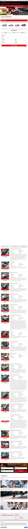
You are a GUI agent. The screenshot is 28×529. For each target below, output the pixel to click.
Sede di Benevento (17, 514)
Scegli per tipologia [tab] (3, 20)
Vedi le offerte (21, 471)
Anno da (15, 39)
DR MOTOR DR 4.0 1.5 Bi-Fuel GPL (14, 272)
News (18, 0)
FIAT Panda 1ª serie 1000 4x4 (13, 353)
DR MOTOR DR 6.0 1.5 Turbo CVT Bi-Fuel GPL (15, 315)
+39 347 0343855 (10, 0)
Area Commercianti (22, 0)
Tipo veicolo (2, 469)
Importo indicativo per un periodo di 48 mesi (19, 469)
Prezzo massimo (3, 39)
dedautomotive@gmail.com (4, 0)
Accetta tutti (26, 527)
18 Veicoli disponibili (14, 45)
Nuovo (22, 32)
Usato (5, 32)
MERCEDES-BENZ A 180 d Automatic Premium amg (15, 430)
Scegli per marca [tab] (3, 21)
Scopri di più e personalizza (3, 527)
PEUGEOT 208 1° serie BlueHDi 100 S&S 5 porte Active (16, 441)
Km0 (14, 32)
